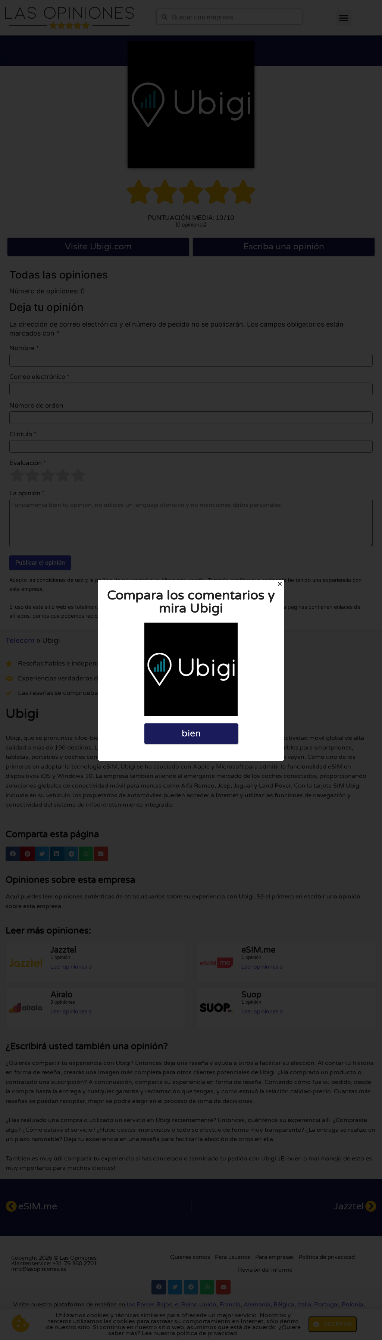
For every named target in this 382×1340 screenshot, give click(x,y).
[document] (191, 670)
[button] (279, 583)
